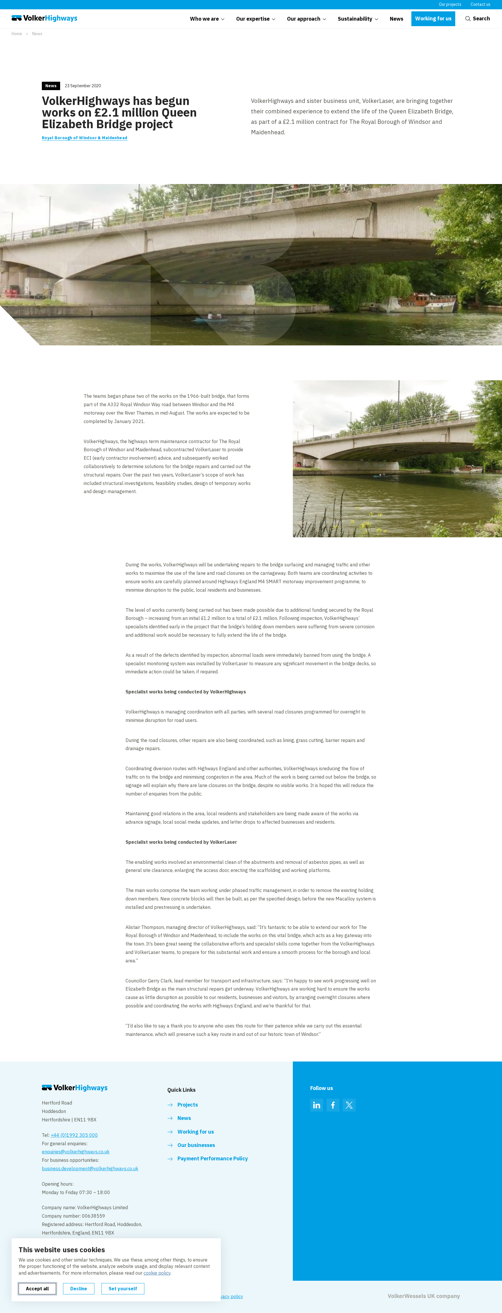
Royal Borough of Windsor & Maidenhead (85, 137)
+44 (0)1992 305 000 (74, 1135)
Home (17, 33)
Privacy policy (228, 1296)
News (37, 33)
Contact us (480, 4)
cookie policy (157, 1273)
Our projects (450, 4)
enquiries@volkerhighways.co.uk (76, 1152)
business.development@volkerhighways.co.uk (90, 1168)
